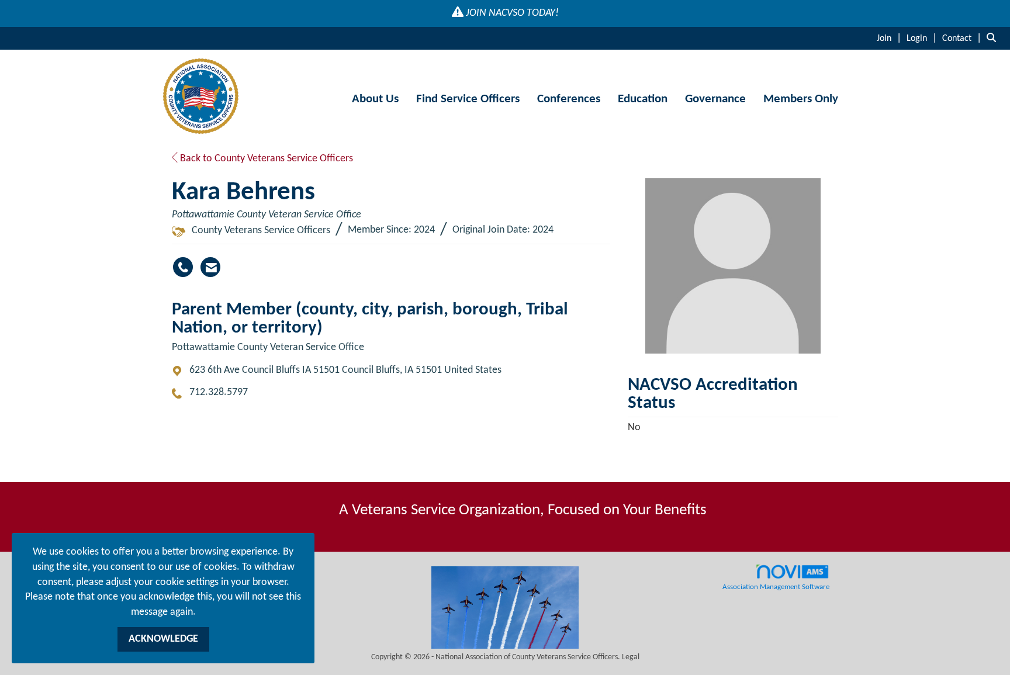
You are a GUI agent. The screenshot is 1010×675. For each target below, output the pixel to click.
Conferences (568, 99)
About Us (375, 99)
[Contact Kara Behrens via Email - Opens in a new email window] (210, 267)
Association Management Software (775, 587)
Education (642, 99)
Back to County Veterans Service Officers (265, 158)
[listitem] (890, 38)
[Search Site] (994, 38)
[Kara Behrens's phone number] (183, 267)
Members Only (800, 99)
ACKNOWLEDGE (163, 639)
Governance (715, 99)
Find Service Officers (468, 99)
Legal (630, 657)
